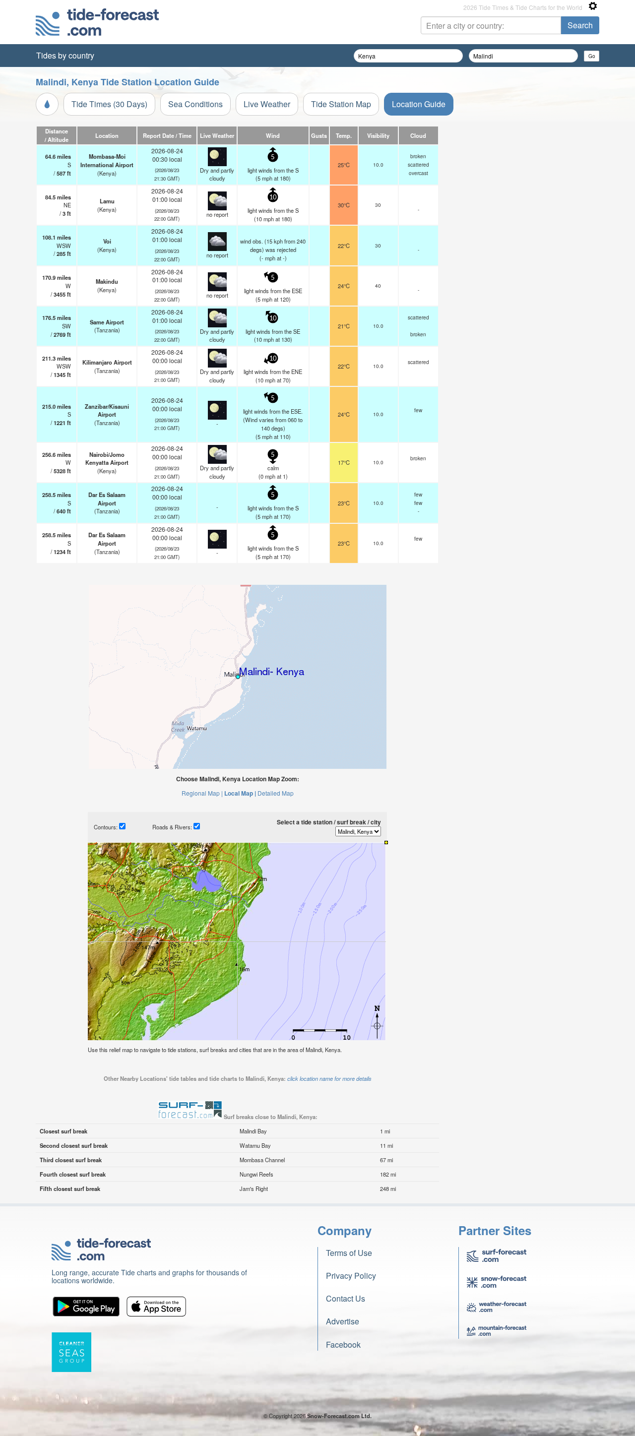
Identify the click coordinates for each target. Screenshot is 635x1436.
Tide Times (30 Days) (109, 104)
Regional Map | (202, 793)
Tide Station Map (341, 104)
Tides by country (65, 55)
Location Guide (418, 104)
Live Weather (267, 104)
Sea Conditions (195, 104)
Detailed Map (275, 793)
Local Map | (240, 793)
